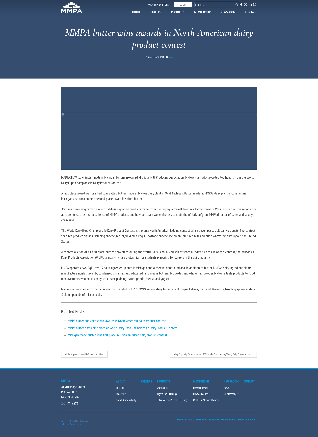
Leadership (121, 394)
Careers (155, 12)
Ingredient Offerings (167, 394)
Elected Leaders (201, 394)
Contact (251, 12)
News (171, 57)
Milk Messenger (231, 394)
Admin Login (75, 423)
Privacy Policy (184, 419)
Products (177, 12)
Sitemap (65, 423)
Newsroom (228, 12)
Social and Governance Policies (239, 419)
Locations (121, 388)
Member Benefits (201, 388)
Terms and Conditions (206, 419)
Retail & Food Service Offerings (172, 400)
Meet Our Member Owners (206, 400)
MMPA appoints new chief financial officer (84, 354)
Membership (202, 12)
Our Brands (162, 388)
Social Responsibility (126, 400)
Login (183, 4)
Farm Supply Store (158, 4)
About (136, 12)
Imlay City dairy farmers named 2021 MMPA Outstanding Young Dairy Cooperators (213, 354)
